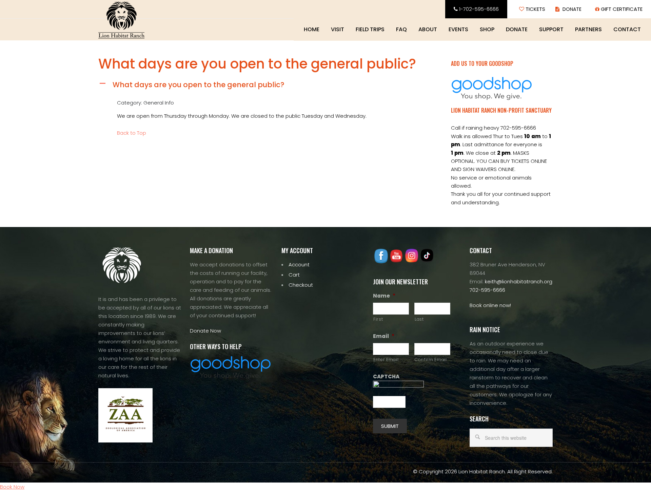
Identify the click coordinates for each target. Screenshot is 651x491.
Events (458, 29)
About (427, 29)
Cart (294, 274)
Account (299, 264)
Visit (337, 29)
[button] (264, 85)
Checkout (301, 284)
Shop (487, 29)
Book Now (12, 486)
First (378, 319)
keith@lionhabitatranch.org (518, 281)
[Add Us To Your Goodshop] (491, 98)
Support (551, 29)
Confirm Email (431, 359)
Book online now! (490, 305)
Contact (627, 29)
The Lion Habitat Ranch (121, 20)
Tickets (534, 9)
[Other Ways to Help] (230, 377)
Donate (517, 29)
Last (419, 319)
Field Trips (370, 29)
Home (311, 29)
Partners (588, 29)
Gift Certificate (621, 9)
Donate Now (205, 330)
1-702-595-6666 (478, 9)
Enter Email (385, 359)
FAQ (401, 29)
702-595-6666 (487, 290)
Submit (390, 426)
